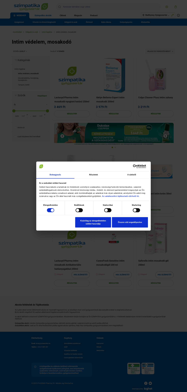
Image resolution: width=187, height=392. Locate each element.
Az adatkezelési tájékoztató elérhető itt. (121, 196)
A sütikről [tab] (131, 175)
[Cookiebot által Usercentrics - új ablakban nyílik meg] (137, 166)
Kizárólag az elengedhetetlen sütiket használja (93, 222)
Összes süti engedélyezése (130, 222)
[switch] (79, 210)
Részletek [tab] (93, 175)
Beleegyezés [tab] (55, 175)
